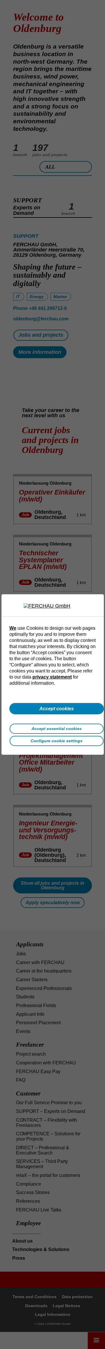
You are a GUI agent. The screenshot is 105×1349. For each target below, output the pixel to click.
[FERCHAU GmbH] (52, 606)
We (12, 628)
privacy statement (52, 676)
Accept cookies (56, 708)
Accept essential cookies (57, 728)
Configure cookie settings (57, 740)
